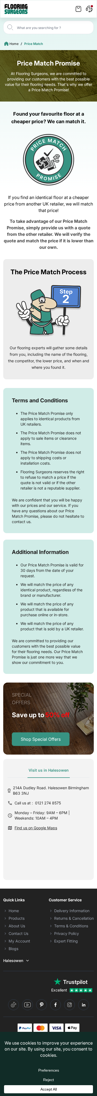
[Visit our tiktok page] (13, 1004)
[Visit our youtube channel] (27, 1004)
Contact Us (18, 933)
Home (14, 44)
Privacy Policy (66, 933)
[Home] (16, 9)
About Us (17, 926)
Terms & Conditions (71, 926)
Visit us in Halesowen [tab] (49, 770)
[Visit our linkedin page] (83, 1004)
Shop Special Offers (41, 739)
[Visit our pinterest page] (41, 1004)
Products (17, 918)
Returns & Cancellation (74, 918)
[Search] (10, 27)
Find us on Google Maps (36, 828)
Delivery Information (71, 910)
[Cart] (78, 9)
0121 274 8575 (48, 803)
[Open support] (89, 9)
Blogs (13, 948)
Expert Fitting (66, 941)
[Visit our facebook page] (55, 1004)
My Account (19, 941)
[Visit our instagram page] (69, 1004)
